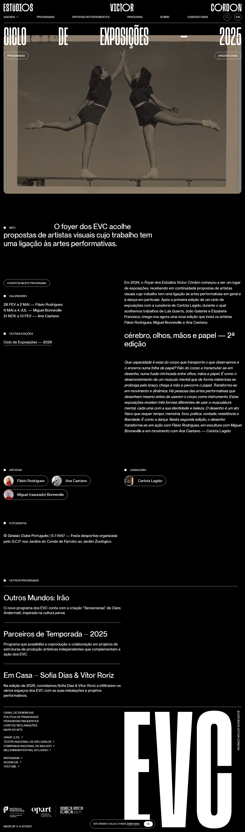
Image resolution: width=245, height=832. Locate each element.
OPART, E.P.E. (12, 737)
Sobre (164, 17)
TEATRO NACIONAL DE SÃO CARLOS (27, 741)
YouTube (10, 766)
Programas (45, 17)
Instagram (11, 758)
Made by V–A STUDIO (18, 826)
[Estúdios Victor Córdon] (122, 5)
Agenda (9, 17)
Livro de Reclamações (20, 725)
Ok (148, 824)
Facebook (11, 762)
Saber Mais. (133, 824)
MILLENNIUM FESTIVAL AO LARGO (26, 750)
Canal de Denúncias (19, 712)
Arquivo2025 (228, 55)
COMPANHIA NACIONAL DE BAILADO (28, 746)
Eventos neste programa (26, 283)
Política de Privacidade (21, 717)
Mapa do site (13, 729)
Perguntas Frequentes (21, 721)
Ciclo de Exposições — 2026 (28, 342)
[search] (227, 17)
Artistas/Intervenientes (91, 17)
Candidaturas (197, 17)
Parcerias (134, 17)
